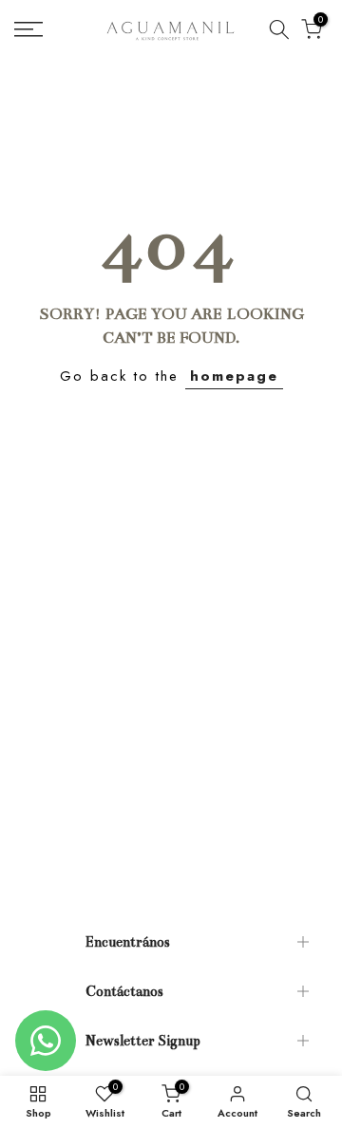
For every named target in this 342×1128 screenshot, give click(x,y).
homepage (234, 376)
